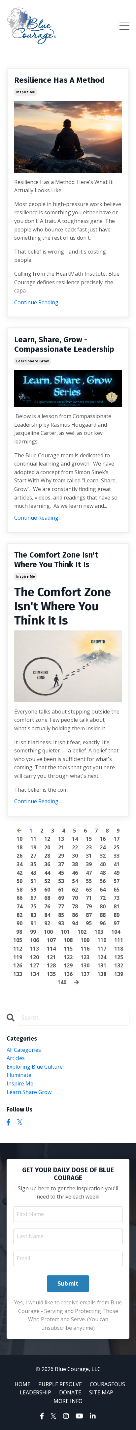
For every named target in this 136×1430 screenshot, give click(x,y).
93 (61, 923)
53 (61, 881)
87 (89, 915)
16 (103, 838)
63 (89, 889)
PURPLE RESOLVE (60, 1384)
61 (61, 889)
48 (103, 872)
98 (19, 931)
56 (103, 881)
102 (82, 931)
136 (68, 974)
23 (89, 847)
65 (116, 889)
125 (118, 957)
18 (19, 847)
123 (85, 957)
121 (51, 957)
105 (17, 940)
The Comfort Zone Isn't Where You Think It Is (56, 559)
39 (89, 864)
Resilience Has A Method (59, 80)
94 (75, 923)
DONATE (70, 1392)
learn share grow (32, 361)
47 (89, 872)
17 (116, 838)
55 (89, 881)
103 (98, 931)
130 (85, 965)
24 (103, 847)
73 (116, 897)
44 (47, 872)
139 (118, 974)
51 (33, 881)
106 (34, 940)
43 (33, 872)
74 (19, 906)
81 (116, 906)
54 (75, 881)
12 (47, 838)
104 (115, 931)
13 (61, 838)
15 (89, 838)
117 (101, 948)
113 (34, 948)
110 (101, 940)
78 (75, 906)
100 (48, 931)
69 (61, 897)
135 (51, 974)
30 (75, 855)
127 (34, 965)
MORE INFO (68, 1401)
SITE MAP (101, 1392)
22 (75, 847)
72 (103, 897)
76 (47, 906)
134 (34, 974)
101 (65, 931)
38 (75, 864)
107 (51, 940)
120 (34, 957)
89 (116, 915)
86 (75, 915)
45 (61, 872)
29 (61, 855)
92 (47, 923)
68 (47, 897)
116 (85, 948)
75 (33, 906)
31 (89, 855)
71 (89, 897)
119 (17, 957)
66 (19, 897)
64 (103, 889)
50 (19, 881)
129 (68, 965)
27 (33, 855)
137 (85, 974)
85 (61, 915)
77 (61, 906)
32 (103, 855)
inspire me (25, 92)
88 (103, 915)
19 (33, 847)
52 (47, 881)
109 (85, 940)
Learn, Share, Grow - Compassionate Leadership (64, 344)
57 (116, 881)
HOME (22, 1384)
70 (75, 897)
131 (101, 965)
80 (103, 906)
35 (33, 864)
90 (19, 923)
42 (19, 872)
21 (61, 847)
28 (47, 855)
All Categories (24, 1049)
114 (51, 948)
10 (19, 838)
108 (68, 940)
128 (51, 965)
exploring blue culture (35, 1066)
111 (118, 940)
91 (33, 923)
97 (116, 923)
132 (118, 965)
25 (116, 847)
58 (19, 889)
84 (47, 915)
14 (75, 838)
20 (47, 847)
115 (68, 948)
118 (118, 948)
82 (19, 915)
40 (103, 864)
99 (33, 931)
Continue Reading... (37, 302)
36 (47, 864)
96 (103, 923)
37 (61, 864)
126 (17, 965)
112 (17, 948)
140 (61, 982)
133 (17, 974)
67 (33, 897)
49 (116, 872)
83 (33, 915)
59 (33, 889)
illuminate (19, 1075)
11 (33, 838)
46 (75, 872)
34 (19, 864)
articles (16, 1058)
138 (101, 974)
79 (89, 906)
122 (68, 957)
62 (75, 889)
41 (116, 864)
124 (101, 957)
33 (116, 855)
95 (89, 923)
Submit (68, 1283)
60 (47, 889)
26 (19, 855)
